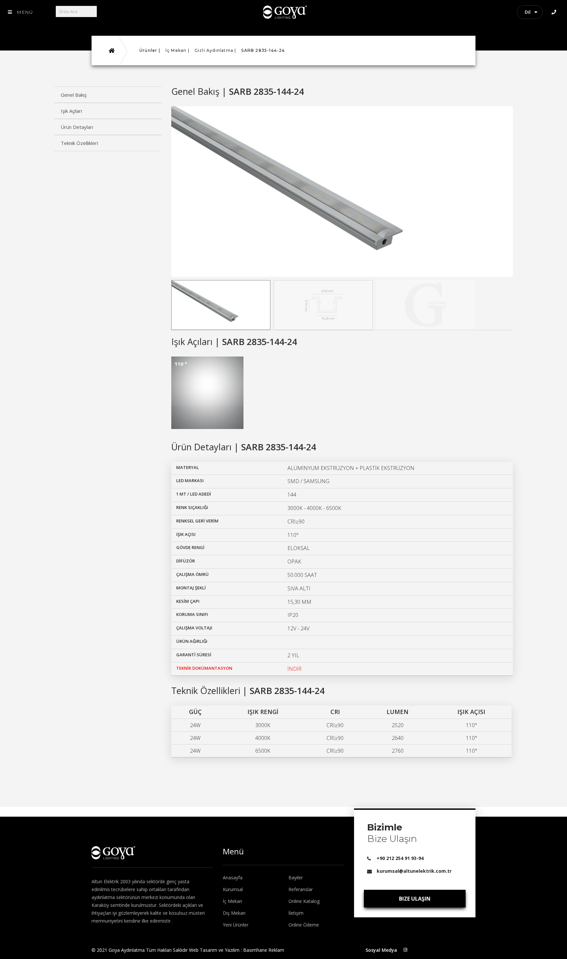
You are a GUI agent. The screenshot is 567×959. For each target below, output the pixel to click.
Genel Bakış (74, 95)
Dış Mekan (234, 913)
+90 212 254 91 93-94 (400, 858)
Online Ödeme (303, 925)
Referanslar (300, 889)
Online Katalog (304, 901)
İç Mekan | (177, 50)
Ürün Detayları (77, 127)
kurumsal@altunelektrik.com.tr (414, 871)
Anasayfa (232, 877)
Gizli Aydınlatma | (215, 50)
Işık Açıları (71, 111)
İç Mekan (232, 901)
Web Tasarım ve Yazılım (214, 950)
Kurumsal (233, 889)
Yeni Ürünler (235, 925)
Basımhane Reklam (263, 950)
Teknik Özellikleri (79, 143)
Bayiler (295, 877)
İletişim (296, 913)
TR (533, 12)
